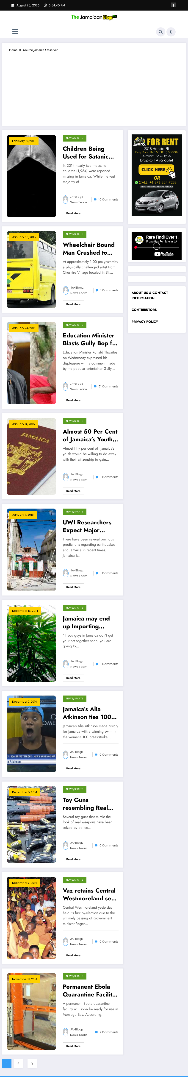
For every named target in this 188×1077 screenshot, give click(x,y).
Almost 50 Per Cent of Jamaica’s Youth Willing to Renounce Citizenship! (90, 435)
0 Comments (109, 755)
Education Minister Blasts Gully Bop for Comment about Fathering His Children (90, 339)
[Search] (160, 31)
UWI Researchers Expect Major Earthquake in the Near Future (87, 526)
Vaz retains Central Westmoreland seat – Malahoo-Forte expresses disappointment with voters (89, 894)
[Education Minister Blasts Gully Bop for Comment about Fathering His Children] (31, 362)
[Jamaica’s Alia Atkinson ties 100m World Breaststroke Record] (31, 733)
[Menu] (15, 31)
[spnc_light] (171, 31)
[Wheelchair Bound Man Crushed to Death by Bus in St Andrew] (31, 269)
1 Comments (109, 290)
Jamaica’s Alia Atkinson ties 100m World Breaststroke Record (90, 713)
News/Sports (74, 138)
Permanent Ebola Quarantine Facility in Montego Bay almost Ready (89, 990)
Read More (73, 213)
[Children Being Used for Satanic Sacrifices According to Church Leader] (31, 175)
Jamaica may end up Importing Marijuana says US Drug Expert (88, 622)
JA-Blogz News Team (78, 199)
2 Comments (109, 1032)
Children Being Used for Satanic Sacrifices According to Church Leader (85, 152)
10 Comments (109, 199)
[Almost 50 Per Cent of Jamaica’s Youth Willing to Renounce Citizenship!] (31, 456)
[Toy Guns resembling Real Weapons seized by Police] (31, 824)
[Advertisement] (94, 87)
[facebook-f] (173, 5)
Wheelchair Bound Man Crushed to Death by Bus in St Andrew (89, 248)
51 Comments (109, 386)
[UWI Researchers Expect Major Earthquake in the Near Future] (31, 549)
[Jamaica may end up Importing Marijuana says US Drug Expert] (31, 642)
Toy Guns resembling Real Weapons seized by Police (90, 804)
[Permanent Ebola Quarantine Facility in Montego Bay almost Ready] (31, 1011)
